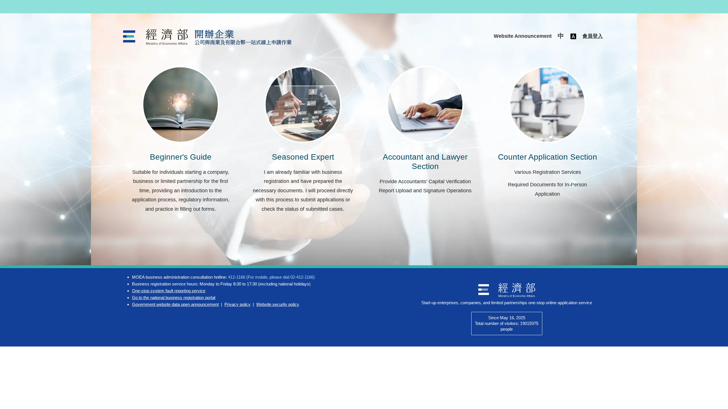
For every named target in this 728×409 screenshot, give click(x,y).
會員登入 (592, 36)
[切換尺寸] (573, 36)
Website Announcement (523, 36)
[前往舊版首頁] (208, 37)
